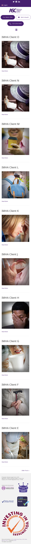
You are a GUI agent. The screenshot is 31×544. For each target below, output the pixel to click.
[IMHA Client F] (15, 402)
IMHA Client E (10, 428)
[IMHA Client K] (15, 228)
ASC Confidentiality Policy (16, 539)
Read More (5, 71)
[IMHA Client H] (15, 315)
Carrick (14, 540)
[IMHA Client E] (15, 445)
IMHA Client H (10, 297)
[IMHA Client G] (15, 358)
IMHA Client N (10, 80)
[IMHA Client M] (15, 141)
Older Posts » (25, 470)
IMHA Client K (10, 211)
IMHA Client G (10, 341)
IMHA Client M (11, 124)
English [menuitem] (5, 5)
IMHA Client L (10, 167)
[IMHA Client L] (15, 185)
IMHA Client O (10, 37)
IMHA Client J (10, 254)
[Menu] (16, 30)
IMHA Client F (10, 384)
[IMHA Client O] (15, 54)
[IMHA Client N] (15, 98)
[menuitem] (4, 5)
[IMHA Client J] (15, 271)
